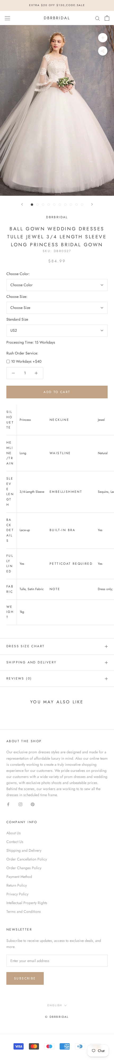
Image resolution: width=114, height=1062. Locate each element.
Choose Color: (18, 273)
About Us (13, 833)
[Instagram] (20, 804)
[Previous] (22, 204)
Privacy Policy (17, 894)
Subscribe (25, 978)
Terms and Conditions (23, 911)
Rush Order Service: (22, 353)
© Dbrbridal (57, 1017)
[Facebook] (8, 804)
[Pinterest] (32, 804)
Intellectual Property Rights (26, 902)
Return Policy (16, 885)
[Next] (92, 204)
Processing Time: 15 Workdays (30, 342)
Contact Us (14, 841)
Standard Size (17, 319)
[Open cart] (107, 18)
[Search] (97, 18)
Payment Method (19, 876)
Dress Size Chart (25, 646)
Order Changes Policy (23, 867)
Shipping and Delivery (31, 662)
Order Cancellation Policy (26, 859)
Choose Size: (16, 296)
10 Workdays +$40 (26, 361)
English (54, 1005)
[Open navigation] (7, 18)
